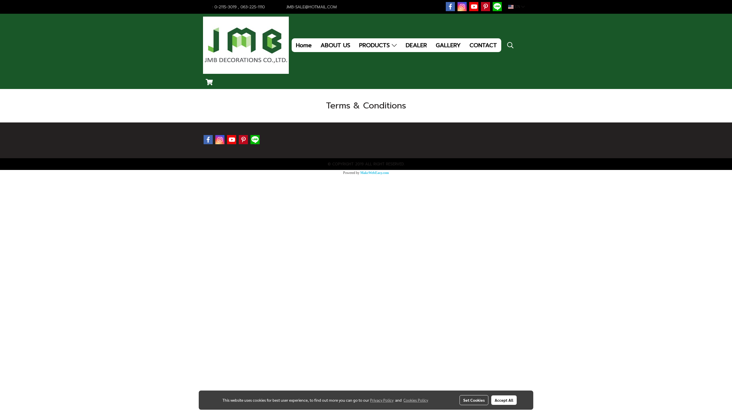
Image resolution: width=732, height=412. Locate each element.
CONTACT (483, 45)
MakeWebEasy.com (374, 173)
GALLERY (448, 45)
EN (517, 7)
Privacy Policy (381, 400)
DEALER (416, 45)
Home (304, 45)
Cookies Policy (415, 400)
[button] (510, 45)
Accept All (504, 400)
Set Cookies (474, 400)
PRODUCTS (375, 45)
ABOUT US (335, 45)
